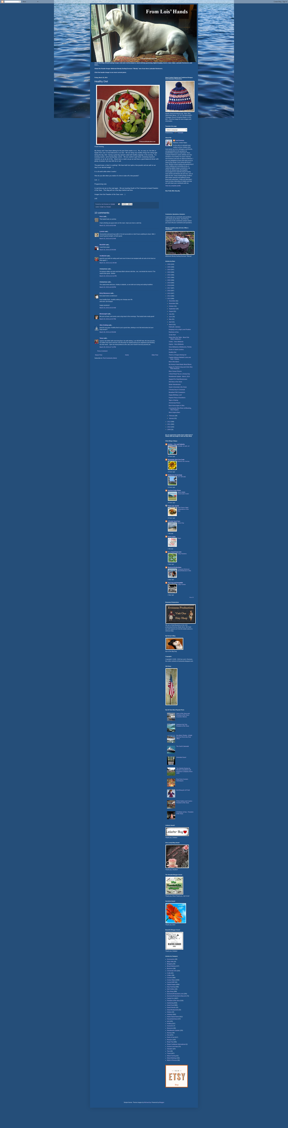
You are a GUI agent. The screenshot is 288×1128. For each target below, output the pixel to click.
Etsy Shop (170, 991)
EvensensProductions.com (175, 994)
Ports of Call (170, 1037)
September (172, 309)
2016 (169, 290)
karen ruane (172, 536)
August (171, 311)
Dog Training (171, 987)
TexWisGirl (103, 256)
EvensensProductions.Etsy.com (176, 996)
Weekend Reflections (174, 567)
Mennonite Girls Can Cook (176, 459)
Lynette (102, 231)
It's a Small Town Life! (174, 552)
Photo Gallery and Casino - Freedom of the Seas (184, 801)
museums (170, 1026)
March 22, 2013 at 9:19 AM (108, 238)
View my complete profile (173, 186)
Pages (179, 538)
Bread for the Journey (183, 461)
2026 (169, 264)
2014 (169, 296)
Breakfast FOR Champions (177, 392)
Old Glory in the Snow (175, 382)
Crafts (169, 973)
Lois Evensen (179, 140)
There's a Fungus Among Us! (177, 355)
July (170, 314)
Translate (180, 132)
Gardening (170, 1003)
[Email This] (123, 204)
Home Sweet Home (173, 1016)
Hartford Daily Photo (174, 490)
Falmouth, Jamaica (174, 327)
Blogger (161, 1102)
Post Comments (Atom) (110, 358)
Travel (169, 1053)
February (172, 415)
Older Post (155, 355)
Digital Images (171, 984)
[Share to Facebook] (129, 204)
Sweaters (170, 1049)
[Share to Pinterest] (131, 204)
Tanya (101, 338)
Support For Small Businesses (178, 379)
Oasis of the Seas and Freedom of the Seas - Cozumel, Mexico (183, 715)
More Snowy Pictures (175, 371)
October (171, 306)
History (169, 1012)
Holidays (169, 1014)
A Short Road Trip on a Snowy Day (179, 374)
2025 (169, 267)
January (171, 418)
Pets (168, 1035)
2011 (169, 424)
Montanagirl (103, 314)
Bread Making (171, 966)
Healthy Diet (172, 352)
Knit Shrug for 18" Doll (183, 790)
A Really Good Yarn (174, 521)
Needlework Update (173, 1030)
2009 (169, 429)
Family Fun (103, 207)
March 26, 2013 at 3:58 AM (108, 332)
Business (170, 968)
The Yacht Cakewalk (182, 746)
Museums (170, 1028)
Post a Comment (102, 351)
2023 (169, 272)
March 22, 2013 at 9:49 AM (108, 250)
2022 (169, 275)
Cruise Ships (171, 980)
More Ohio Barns (174, 362)
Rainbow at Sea (174, 332)
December (172, 301)
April (170, 322)
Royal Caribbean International (176, 1044)
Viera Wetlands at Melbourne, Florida (180, 347)
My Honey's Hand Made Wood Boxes (180, 364)
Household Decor (172, 1019)
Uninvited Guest (181, 757)
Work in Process (172, 1060)
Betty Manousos (105, 293)
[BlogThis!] (125, 204)
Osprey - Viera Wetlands (176, 344)
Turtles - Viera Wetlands (176, 341)
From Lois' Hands (173, 506)
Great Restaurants (172, 1010)
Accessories (170, 959)
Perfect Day (181, 523)
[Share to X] (127, 204)
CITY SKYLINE (182, 476)
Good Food (170, 1005)
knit (168, 1021)
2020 (169, 280)
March (171, 324)
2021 (169, 277)
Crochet (169, 977)
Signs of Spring (173, 400)
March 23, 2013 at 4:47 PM (108, 319)
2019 (169, 283)
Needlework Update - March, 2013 (179, 376)
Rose (101, 216)
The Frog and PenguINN (175, 583)
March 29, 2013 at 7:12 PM (108, 347)
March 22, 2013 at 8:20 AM (108, 225)
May (170, 319)
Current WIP (170, 982)
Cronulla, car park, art (183, 446)
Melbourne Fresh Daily (175, 475)
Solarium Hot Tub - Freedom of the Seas (182, 725)
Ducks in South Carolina (176, 349)
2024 (169, 269)
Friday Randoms (182, 553)
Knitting (169, 1023)
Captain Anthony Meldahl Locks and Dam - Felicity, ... (180, 358)
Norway (169, 1033)
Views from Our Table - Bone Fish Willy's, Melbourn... (179, 338)
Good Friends (171, 1007)
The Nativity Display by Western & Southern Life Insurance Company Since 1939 (184, 771)
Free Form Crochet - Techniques (182, 780)
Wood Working (171, 1058)
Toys (168, 1051)
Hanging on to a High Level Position (180, 329)
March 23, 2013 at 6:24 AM (108, 308)
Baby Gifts (170, 961)
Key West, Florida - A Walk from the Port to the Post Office (184, 737)
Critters (169, 975)
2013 (169, 298)
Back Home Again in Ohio (176, 405)
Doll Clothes (171, 989)
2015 (169, 293)
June (170, 316)
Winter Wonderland (175, 384)
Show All (191, 597)
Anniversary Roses (174, 403)
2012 (169, 421)
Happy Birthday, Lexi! (175, 395)
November (172, 303)
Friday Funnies (182, 584)
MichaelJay (147, 1102)
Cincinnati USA (171, 971)
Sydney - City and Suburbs (176, 444)
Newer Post (98, 355)
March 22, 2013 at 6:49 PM (108, 287)
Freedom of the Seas (173, 1000)
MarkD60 (102, 244)
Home (127, 355)
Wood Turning (171, 1056)
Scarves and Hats (172, 1046)
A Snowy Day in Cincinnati (177, 389)
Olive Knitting (104, 325)
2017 (169, 288)
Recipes (108, 207)
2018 (169, 285)
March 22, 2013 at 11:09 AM (108, 263)
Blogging (170, 964)
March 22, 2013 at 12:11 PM (108, 276)
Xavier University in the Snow (178, 387)
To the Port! (172, 335)
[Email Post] (119, 204)
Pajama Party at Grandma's (177, 397)
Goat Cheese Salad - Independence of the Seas (183, 509)
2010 (169, 427)
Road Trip (170, 1042)
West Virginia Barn (174, 412)
